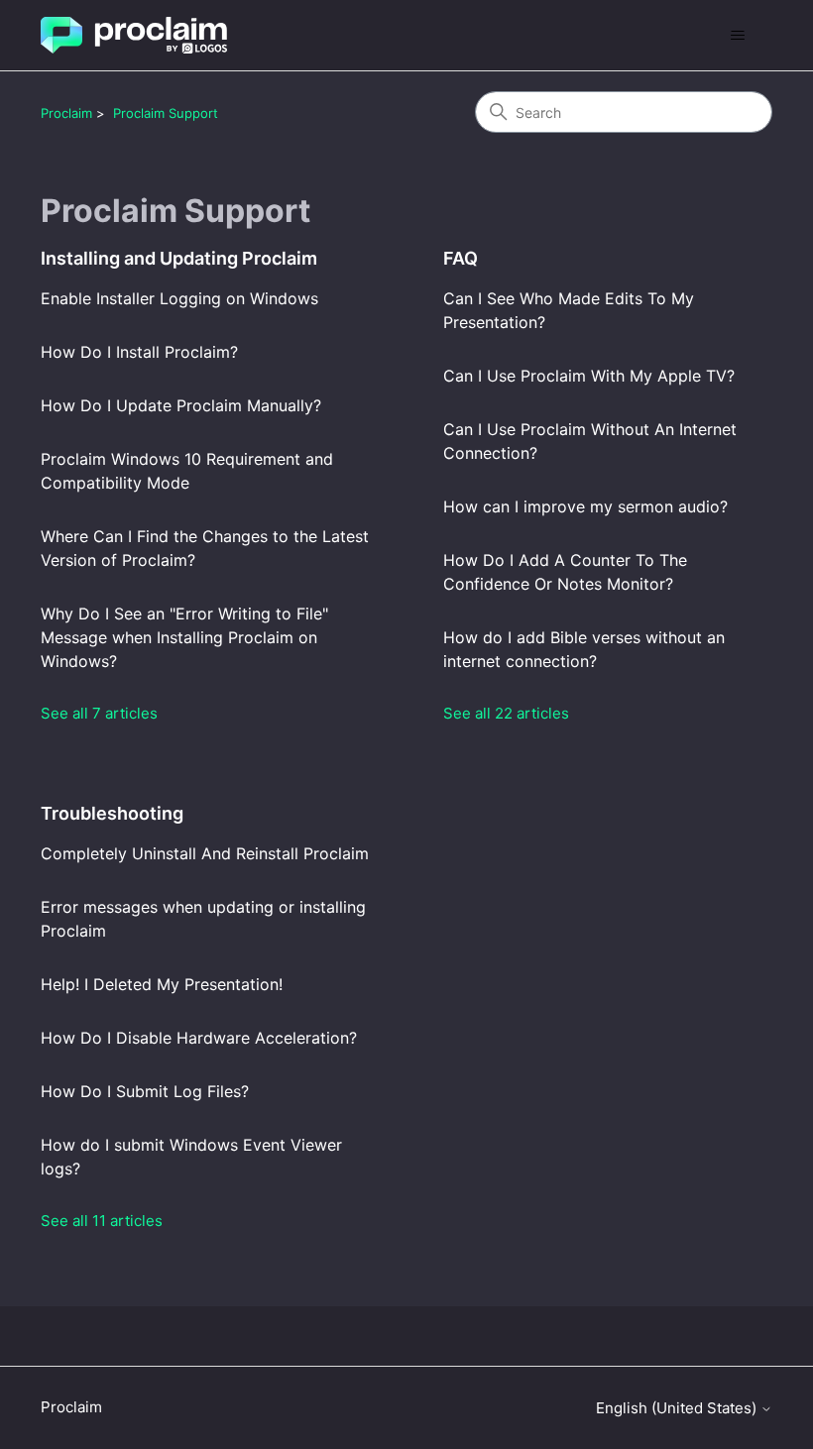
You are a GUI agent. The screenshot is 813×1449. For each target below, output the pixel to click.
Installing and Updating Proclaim (179, 258)
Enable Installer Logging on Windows (179, 298)
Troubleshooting (112, 813)
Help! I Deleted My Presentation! (162, 984)
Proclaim (66, 113)
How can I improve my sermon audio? (585, 506)
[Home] (134, 35)
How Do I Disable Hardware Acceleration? (199, 1038)
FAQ (460, 258)
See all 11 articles (102, 1220)
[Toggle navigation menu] (737, 36)
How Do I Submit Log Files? (145, 1091)
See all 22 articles (506, 713)
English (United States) (678, 1407)
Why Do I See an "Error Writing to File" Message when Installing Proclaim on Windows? (184, 637)
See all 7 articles (99, 713)
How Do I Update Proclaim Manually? (181, 405)
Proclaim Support (165, 113)
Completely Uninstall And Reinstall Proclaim (205, 853)
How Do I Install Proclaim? (139, 352)
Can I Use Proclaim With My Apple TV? (589, 376)
